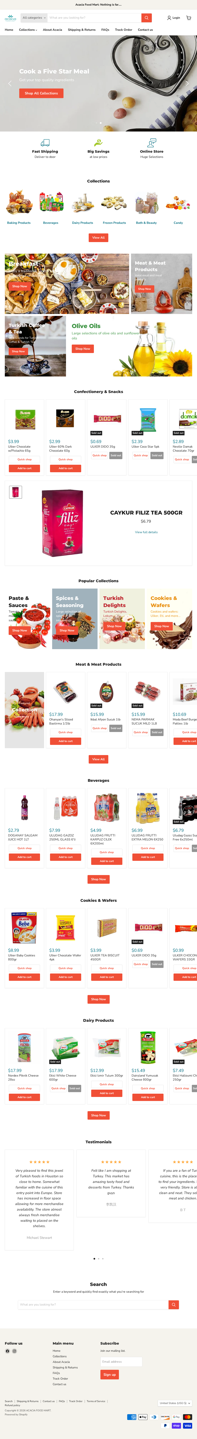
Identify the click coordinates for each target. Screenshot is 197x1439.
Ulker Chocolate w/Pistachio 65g (19, 449)
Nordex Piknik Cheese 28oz (23, 1077)
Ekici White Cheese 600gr (62, 1077)
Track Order (123, 30)
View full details (146, 532)
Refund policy (12, 1405)
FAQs (105, 30)
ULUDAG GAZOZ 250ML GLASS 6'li (62, 837)
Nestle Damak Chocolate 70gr (183, 449)
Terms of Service (96, 1401)
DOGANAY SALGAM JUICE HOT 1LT (23, 837)
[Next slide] (186, 83)
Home (9, 30)
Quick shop (25, 459)
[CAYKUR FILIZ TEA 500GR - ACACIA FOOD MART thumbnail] (15, 492)
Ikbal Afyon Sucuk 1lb (105, 719)
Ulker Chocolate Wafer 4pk (65, 957)
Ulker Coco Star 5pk (145, 447)
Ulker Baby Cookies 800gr (21, 957)
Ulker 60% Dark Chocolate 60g (60, 449)
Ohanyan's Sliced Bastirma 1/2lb (61, 721)
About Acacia (52, 30)
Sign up (110, 1374)
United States (173, 1403)
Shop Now (98, 879)
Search (9, 1401)
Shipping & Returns (82, 30)
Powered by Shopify (16, 1414)
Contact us (145, 30)
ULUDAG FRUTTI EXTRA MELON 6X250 (147, 837)
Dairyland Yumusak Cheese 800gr (145, 1077)
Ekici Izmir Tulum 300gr (106, 1075)
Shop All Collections (41, 93)
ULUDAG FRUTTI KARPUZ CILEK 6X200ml (102, 839)
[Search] (146, 17)
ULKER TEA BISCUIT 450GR (105, 957)
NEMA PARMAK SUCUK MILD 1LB (144, 721)
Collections (27, 30)
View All (98, 238)
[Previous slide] (10, 83)
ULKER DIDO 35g (102, 447)
